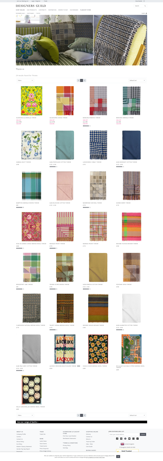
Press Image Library (45, 451)
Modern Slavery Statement (24, 446)
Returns (88, 439)
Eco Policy (19, 444)
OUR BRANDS (74, 10)
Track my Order (90, 441)
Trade (45, 1)
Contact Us (20, 439)
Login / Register (35, 1)
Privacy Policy (66, 445)
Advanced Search (130, 6)
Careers (19, 436)
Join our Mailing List (22, 1)
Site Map (65, 448)
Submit (143, 434)
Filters (19, 80)
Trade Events (43, 446)
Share (143, 13)
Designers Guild (20, 13)
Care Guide (89, 446)
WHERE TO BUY (63, 10)
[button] (140, 5)
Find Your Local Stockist (69, 436)
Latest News (43, 441)
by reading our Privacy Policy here (96, 457)
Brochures (19, 451)
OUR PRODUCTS (32, 10)
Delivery (88, 434)
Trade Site (42, 434)
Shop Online (30, 13)
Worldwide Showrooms (69, 438)
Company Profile (21, 434)
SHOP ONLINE (20, 10)
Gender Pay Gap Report (23, 449)
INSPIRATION (52, 10)
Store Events (43, 443)
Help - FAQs (89, 444)
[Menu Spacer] (50, 435)
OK (118, 456)
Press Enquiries (44, 448)
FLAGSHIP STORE (85, 10)
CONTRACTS (42, 10)
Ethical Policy (20, 441)
